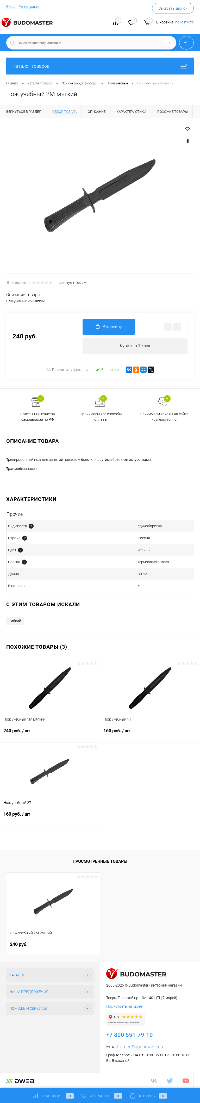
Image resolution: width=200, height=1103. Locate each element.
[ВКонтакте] (129, 370)
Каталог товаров (30, 66)
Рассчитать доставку (70, 370)
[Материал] (24, 562)
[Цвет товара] (20, 550)
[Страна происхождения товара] (24, 538)
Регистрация (29, 6)
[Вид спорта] (31, 526)
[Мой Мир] (143, 370)
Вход (10, 6)
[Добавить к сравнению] (187, 140)
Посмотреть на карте (124, 1006)
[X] (151, 370)
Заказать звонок (173, 8)
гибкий (15, 621)
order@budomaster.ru (142, 1046)
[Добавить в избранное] (187, 129)
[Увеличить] (100, 196)
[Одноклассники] (136, 370)
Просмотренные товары (100, 861)
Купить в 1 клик (135, 345)
